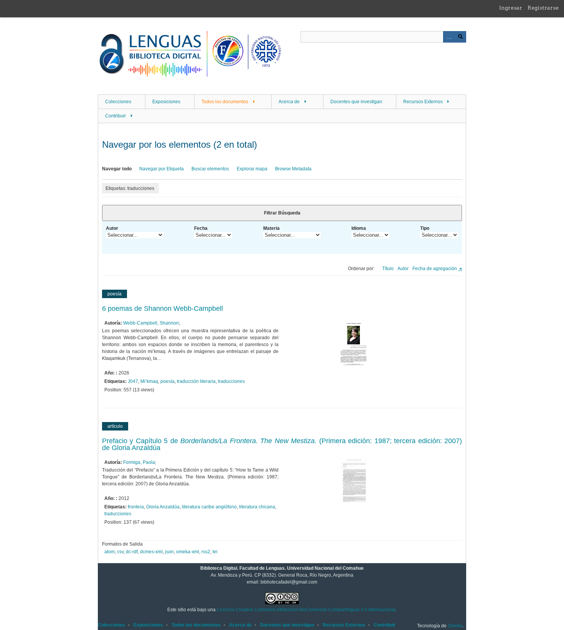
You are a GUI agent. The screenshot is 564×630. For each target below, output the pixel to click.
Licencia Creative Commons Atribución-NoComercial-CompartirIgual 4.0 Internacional (306, 609)
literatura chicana (257, 507)
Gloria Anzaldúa (163, 507)
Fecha (201, 228)
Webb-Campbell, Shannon (151, 323)
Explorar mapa (252, 169)
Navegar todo (117, 169)
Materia (271, 228)
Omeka (455, 625)
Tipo (424, 228)
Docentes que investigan (356, 101)
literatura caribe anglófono (209, 507)
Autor (112, 228)
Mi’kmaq (149, 381)
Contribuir (115, 116)
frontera (136, 507)
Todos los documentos (224, 101)
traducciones (231, 381)
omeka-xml (187, 551)
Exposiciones (166, 101)
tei (215, 551)
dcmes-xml (151, 551)
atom (109, 551)
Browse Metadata (293, 169)
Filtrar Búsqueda (282, 213)
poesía (167, 381)
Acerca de (289, 101)
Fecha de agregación (435, 268)
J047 (133, 381)
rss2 (205, 551)
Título (388, 268)
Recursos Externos (423, 101)
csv (120, 551)
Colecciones (118, 101)
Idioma (358, 228)
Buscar (460, 37)
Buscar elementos (210, 169)
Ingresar (510, 8)
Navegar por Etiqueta (161, 169)
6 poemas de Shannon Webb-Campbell (162, 308)
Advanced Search (449, 37)
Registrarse (543, 8)
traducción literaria (196, 381)
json (169, 551)
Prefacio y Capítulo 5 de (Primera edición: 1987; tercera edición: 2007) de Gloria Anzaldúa (282, 444)
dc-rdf (132, 551)
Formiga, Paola (139, 462)
